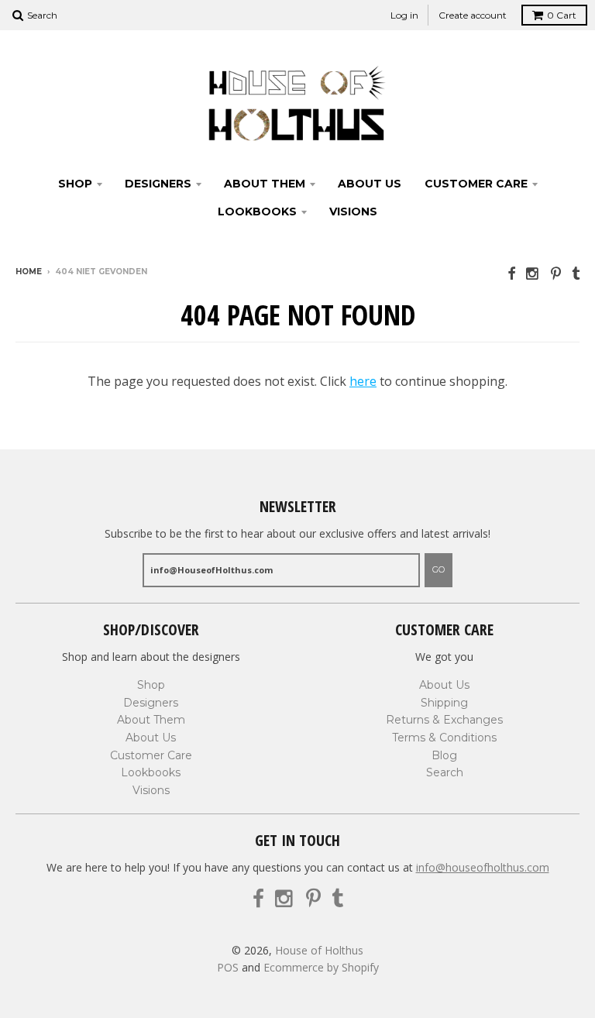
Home (28, 272)
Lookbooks (257, 211)
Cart (561, 15)
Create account (473, 15)
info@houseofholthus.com (482, 867)
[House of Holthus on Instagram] (533, 273)
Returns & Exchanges (444, 720)
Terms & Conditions (444, 738)
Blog (444, 755)
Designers (158, 184)
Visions (353, 211)
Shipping (444, 703)
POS (228, 967)
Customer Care (476, 184)
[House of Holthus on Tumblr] (576, 273)
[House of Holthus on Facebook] (511, 273)
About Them (264, 184)
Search (444, 772)
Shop (75, 184)
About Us (369, 184)
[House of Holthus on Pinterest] (556, 273)
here (363, 381)
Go (438, 569)
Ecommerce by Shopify (321, 967)
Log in (404, 15)
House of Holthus (319, 950)
